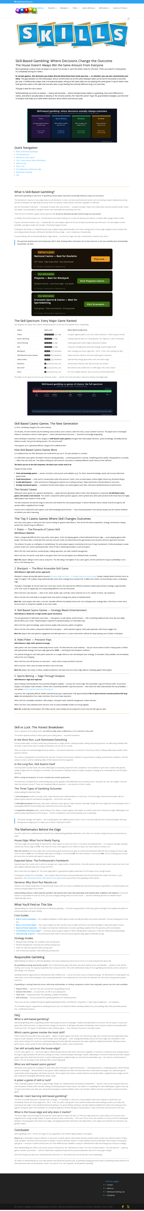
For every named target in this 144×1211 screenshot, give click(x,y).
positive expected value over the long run (38, 689)
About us (110, 1188)
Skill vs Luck (20, 166)
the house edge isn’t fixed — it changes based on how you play (73, 576)
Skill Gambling (37, 8)
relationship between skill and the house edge (43, 878)
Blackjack (64, 8)
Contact (110, 1185)
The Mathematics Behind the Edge (28, 169)
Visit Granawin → (97, 304)
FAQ (17, 175)
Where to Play (21, 163)
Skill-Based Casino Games (25, 157)
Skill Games (103, 8)
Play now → (100, 259)
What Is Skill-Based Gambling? (27, 152)
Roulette (51, 8)
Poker (75, 8)
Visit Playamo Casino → (93, 280)
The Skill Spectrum (22, 154)
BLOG (34, 13)
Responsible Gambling (24, 172)
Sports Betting (88, 8)
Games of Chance (120, 8)
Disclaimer (111, 1195)
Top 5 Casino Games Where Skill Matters (31, 160)
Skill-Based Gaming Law (116, 1192)
